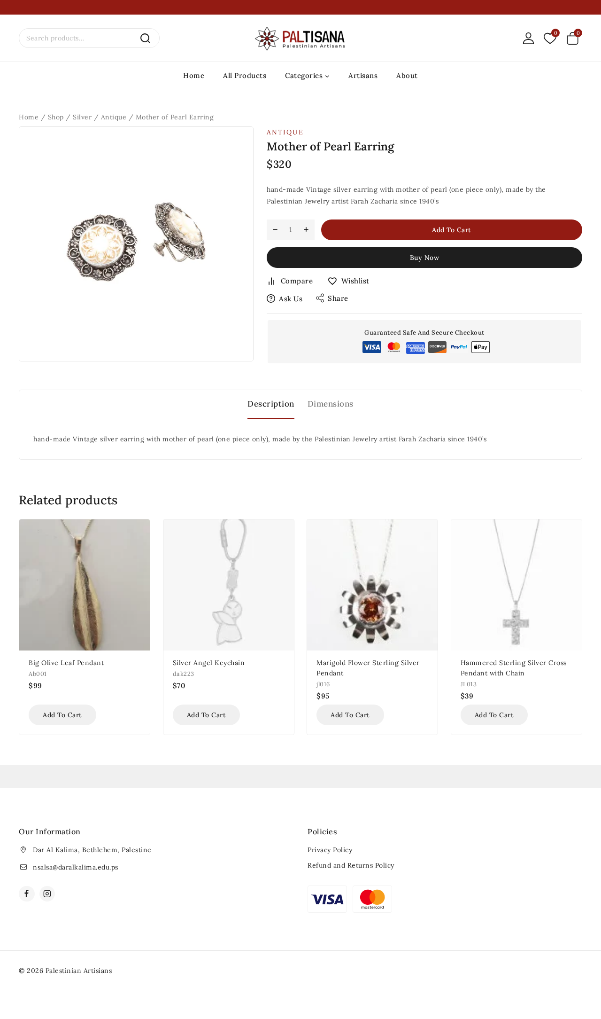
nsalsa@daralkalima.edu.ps (75, 867)
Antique (285, 132)
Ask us (290, 298)
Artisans (363, 75)
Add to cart (451, 230)
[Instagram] (47, 894)
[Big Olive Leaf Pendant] (84, 584)
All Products (244, 75)
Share (338, 298)
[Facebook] (27, 894)
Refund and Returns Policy (351, 865)
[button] (62, 715)
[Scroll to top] (578, 968)
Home (193, 75)
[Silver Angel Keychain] (228, 584)
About (407, 75)
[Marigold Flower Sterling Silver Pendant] (372, 584)
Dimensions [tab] (331, 404)
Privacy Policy (330, 850)
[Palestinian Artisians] (300, 38)
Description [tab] (270, 404)
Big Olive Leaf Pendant (66, 662)
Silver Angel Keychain (209, 662)
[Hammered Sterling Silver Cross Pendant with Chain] (516, 584)
